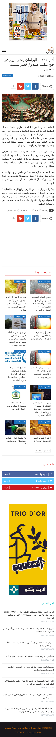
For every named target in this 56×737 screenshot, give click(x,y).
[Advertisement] (28, 240)
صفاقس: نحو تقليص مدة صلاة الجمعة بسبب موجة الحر (30, 656)
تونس (36, 210)
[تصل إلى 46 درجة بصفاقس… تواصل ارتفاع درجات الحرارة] (40, 322)
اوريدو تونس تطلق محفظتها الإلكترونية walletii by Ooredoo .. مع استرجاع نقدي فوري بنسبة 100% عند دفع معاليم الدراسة (28, 615)
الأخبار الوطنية (7, 75)
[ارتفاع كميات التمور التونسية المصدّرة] (40, 427)
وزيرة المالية (12, 210)
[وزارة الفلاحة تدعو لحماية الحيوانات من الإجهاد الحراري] (15, 392)
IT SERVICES (20, 732)
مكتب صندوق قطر (25, 210)
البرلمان (44, 210)
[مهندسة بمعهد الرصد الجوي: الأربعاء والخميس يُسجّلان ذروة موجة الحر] (40, 357)
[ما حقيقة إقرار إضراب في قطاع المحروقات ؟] (15, 427)
